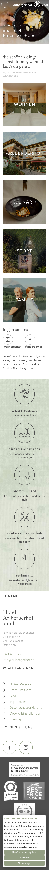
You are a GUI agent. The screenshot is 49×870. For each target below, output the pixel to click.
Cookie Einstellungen (25, 713)
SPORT (24, 251)
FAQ (13, 696)
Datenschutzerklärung (26, 707)
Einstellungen (24, 863)
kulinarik (24, 202)
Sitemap (16, 719)
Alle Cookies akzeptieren (24, 852)
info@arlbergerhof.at (18, 660)
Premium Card (21, 690)
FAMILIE (24, 299)
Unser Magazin (21, 684)
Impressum (18, 702)
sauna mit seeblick (24, 415)
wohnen (24, 104)
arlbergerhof (24, 153)
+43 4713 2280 (14, 654)
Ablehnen (24, 857)
